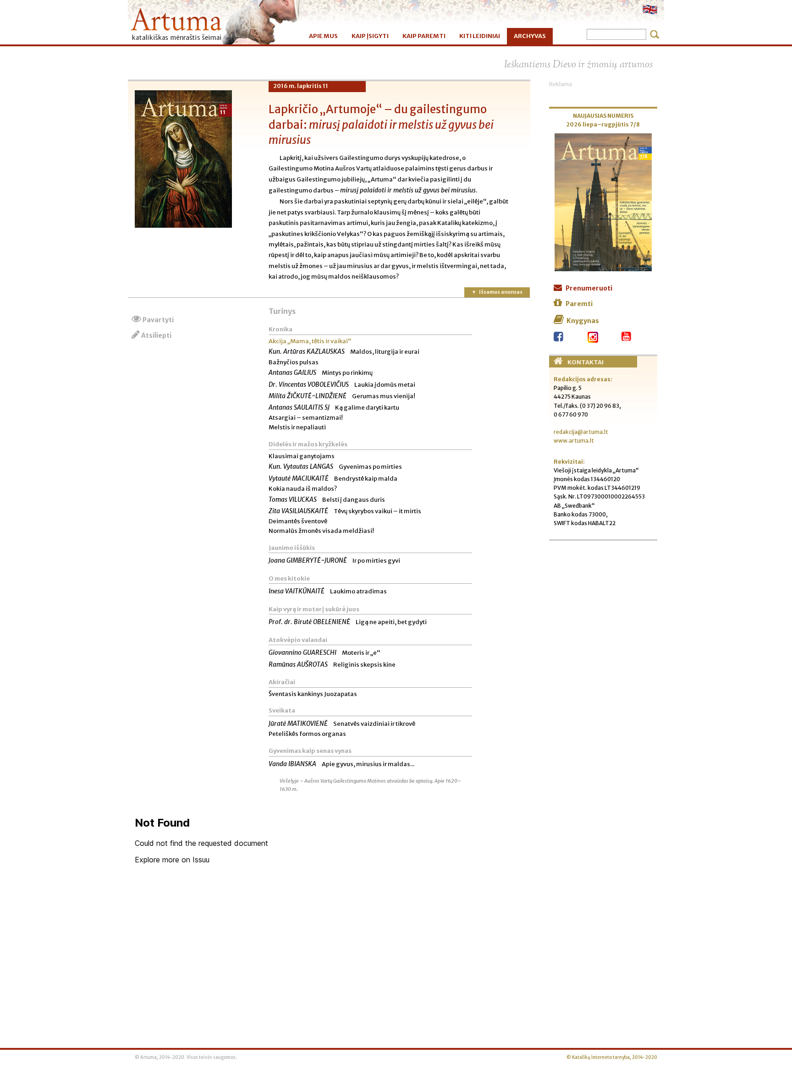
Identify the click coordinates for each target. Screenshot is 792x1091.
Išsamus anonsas (500, 292)
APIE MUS (323, 36)
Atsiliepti (156, 335)
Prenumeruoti (589, 288)
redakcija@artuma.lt (581, 431)
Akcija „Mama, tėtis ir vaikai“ (310, 341)
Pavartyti (158, 320)
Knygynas (582, 321)
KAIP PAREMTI (424, 36)
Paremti (579, 304)
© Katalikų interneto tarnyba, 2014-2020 (611, 1057)
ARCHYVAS (530, 36)
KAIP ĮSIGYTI (370, 36)
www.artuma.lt (574, 440)
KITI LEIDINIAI (479, 36)
